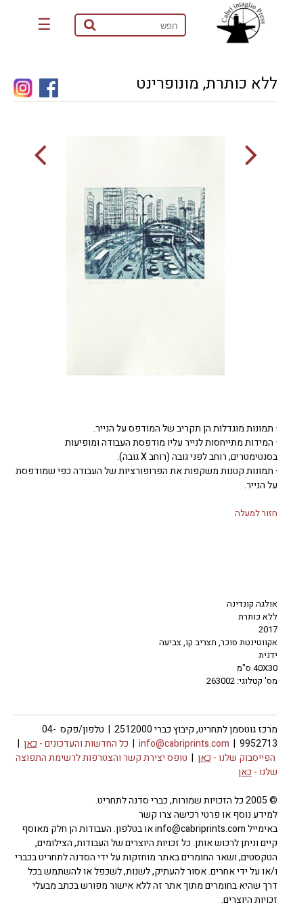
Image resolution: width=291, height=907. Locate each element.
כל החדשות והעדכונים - (76, 744)
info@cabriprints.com (184, 744)
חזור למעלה (256, 513)
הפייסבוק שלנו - (236, 758)
